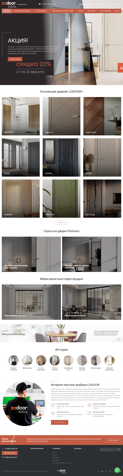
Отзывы (54, 455)
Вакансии (55, 457)
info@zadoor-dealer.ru (11, 457)
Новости (54, 452)
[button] (55, 82)
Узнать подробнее (59, 422)
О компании (56, 448)
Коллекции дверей (37, 448)
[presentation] (3, 42)
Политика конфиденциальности (61, 463)
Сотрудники (56, 460)
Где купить (78, 448)
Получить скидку (15, 59)
